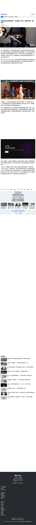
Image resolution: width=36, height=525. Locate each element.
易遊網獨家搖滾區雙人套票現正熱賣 (18, 194)
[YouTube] (21, 483)
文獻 (7, 189)
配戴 (21, 189)
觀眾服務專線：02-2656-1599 (18, 480)
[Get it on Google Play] (21, 519)
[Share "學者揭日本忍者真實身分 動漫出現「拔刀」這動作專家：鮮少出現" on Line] (32, 14)
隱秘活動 (28, 189)
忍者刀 (18, 189)
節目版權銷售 (3, 509)
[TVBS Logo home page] (4, 14)
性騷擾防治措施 (3, 495)
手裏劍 (15, 189)
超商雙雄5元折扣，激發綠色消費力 (18, 198)
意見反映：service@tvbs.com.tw (18, 479)
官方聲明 (2, 513)
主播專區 (2, 507)
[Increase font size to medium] (30, 14)
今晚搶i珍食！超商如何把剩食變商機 (18, 199)
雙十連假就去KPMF (18, 193)
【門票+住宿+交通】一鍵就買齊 (18, 195)
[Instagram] (19, 483)
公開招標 (2, 511)
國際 (3, 18)
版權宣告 (2, 498)
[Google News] (23, 483)
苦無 (24, 189)
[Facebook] (13, 483)
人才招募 (2, 505)
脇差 (31, 189)
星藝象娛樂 (2, 508)
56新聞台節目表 (3, 489)
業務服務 (2, 512)
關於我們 (2, 488)
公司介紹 (2, 503)
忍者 (2, 189)
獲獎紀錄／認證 (3, 515)
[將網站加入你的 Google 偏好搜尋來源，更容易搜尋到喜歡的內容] (18, 213)
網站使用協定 (3, 497)
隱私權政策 (2, 494)
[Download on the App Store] (15, 519)
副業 (5, 189)
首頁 (1, 18)
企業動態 (2, 504)
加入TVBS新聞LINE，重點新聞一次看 (18, 211)
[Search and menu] (34, 14)
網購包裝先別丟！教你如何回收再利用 (18, 200)
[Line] (15, 483)
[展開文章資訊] (34, 25)
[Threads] (17, 483)
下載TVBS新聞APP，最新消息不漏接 (18, 210)
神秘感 (11, 189)
